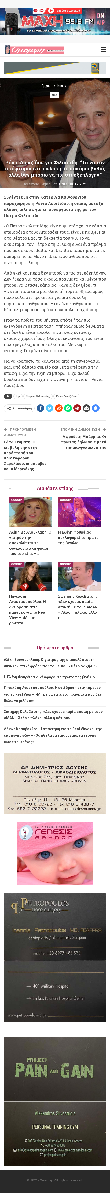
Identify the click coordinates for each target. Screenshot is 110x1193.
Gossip (16, 500)
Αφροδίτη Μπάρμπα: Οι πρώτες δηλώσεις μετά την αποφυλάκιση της (83, 442)
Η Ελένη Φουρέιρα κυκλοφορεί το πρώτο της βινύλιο (49, 677)
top (18, 396)
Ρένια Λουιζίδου (66, 396)
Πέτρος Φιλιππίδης (38, 396)
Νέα (54, 95)
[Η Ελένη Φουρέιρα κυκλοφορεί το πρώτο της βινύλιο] (79, 512)
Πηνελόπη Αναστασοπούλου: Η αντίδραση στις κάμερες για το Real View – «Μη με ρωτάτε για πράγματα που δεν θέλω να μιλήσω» (53, 694)
